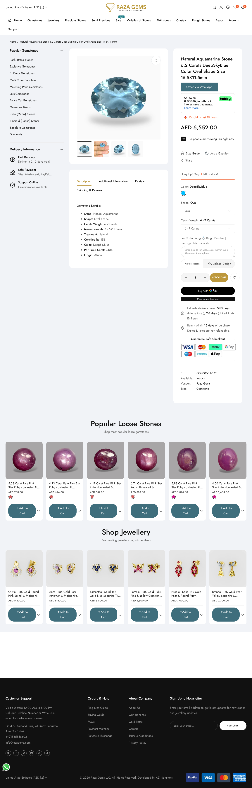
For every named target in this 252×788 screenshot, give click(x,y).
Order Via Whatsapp (199, 87)
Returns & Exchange (100, 736)
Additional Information (113, 181)
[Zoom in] (155, 60)
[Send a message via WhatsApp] (6, 767)
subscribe (233, 725)
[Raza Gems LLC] (126, 7)
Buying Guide (96, 715)
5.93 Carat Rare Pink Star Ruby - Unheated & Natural (185, 485)
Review (139, 181)
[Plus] (205, 277)
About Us (134, 708)
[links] (9, 753)
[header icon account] (221, 7)
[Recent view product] (227, 7)
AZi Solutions (164, 777)
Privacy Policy (137, 743)
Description (84, 181)
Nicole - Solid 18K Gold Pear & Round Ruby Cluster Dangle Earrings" (186, 594)
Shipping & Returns (89, 190)
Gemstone (202, 389)
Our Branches (137, 715)
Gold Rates (135, 722)
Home (13, 42)
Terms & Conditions (141, 736)
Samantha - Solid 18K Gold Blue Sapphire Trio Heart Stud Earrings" (105, 594)
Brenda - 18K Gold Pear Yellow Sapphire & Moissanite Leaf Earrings (227, 594)
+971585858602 (16, 737)
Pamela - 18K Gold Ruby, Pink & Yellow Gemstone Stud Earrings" (146, 594)
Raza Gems (203, 383)
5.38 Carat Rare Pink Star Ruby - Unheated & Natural (22, 485)
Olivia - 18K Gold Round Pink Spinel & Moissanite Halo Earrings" (23, 594)
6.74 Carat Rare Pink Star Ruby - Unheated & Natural (146, 485)
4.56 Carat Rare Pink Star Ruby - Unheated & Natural (226, 485)
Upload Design (222, 264)
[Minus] (185, 277)
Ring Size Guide (98, 708)
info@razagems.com (18, 742)
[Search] (214, 7)
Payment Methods (98, 729)
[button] (234, 277)
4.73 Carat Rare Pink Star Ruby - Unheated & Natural (65, 485)
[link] (234, 20)
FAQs (91, 722)
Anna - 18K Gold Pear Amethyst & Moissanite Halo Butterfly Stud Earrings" (63, 594)
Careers (133, 729)
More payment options (207, 299)
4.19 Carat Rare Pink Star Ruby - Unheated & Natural (105, 485)
